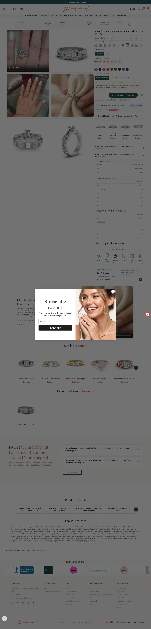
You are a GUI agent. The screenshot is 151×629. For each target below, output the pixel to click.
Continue (55, 327)
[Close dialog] (113, 291)
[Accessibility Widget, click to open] (147, 314)
